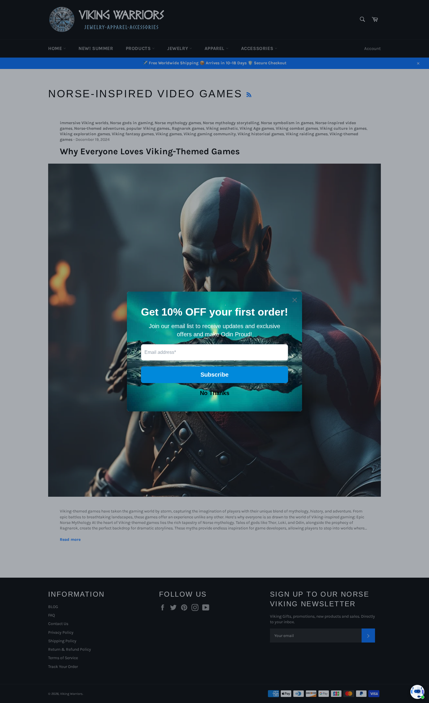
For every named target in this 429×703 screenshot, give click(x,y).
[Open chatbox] (417, 692)
